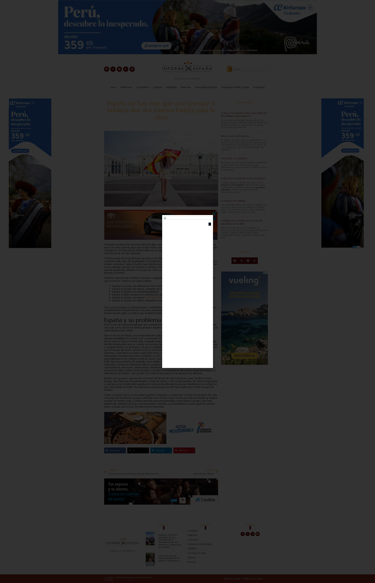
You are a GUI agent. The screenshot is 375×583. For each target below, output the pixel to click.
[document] (187, 291)
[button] (210, 224)
